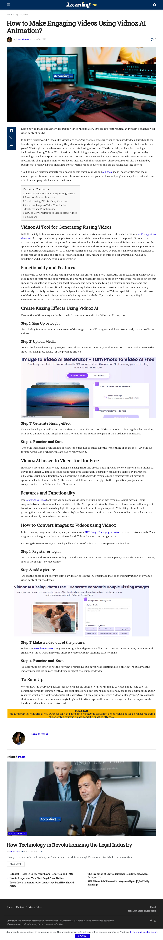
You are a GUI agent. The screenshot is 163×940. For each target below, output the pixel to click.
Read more (17, 864)
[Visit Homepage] (81, 5)
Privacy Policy (35, 907)
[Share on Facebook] (11, 130)
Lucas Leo (14, 851)
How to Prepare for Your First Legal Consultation (37, 878)
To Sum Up (31, 216)
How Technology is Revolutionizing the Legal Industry (69, 844)
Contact (20, 907)
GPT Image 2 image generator (102, 532)
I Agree (82, 936)
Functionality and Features (40, 197)
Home (9, 14)
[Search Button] (154, 5)
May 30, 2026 (39, 39)
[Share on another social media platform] (11, 146)
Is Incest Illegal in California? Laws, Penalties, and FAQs (41, 873)
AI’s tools (107, 171)
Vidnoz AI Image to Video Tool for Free (46, 205)
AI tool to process (43, 648)
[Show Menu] (8, 5)
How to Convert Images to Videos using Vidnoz (51, 212)
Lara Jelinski (22, 39)
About (10, 907)
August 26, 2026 (30, 851)
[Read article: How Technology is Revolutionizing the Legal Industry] (81, 799)
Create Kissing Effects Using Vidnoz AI (46, 201)
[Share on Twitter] (11, 138)
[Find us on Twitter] (155, 921)
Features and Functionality (40, 208)
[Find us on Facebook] (151, 921)
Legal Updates (21, 14)
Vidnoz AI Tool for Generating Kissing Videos (50, 193)
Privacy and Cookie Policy (143, 931)
